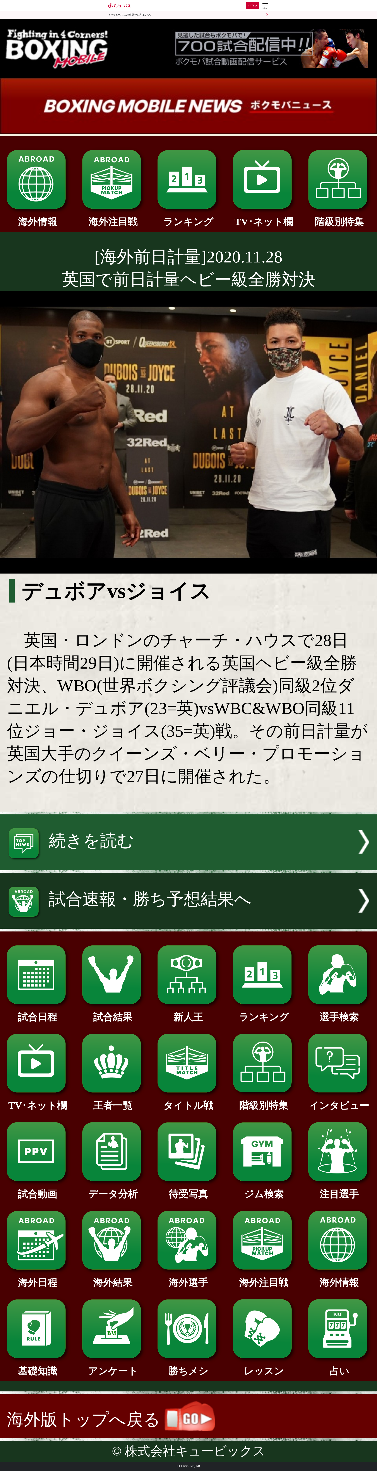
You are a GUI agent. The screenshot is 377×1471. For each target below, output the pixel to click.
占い (339, 1370)
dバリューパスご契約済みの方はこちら (130, 14)
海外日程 (37, 1282)
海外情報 (37, 221)
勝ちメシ (188, 1370)
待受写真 (188, 1193)
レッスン (264, 1370)
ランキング (188, 221)
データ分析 (113, 1193)
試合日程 (37, 1016)
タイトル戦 (188, 1105)
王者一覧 (113, 1105)
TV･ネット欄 (264, 221)
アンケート (113, 1370)
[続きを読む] (188, 864)
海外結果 (113, 1282)
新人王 (188, 1016)
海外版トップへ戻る (86, 1419)
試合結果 (113, 1016)
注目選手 (339, 1193)
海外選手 (188, 1282)
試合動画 (37, 1193)
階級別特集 (339, 221)
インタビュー (339, 1105)
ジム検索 (264, 1193)
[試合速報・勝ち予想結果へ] (188, 923)
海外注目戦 (113, 221)
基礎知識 (37, 1370)
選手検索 (339, 1016)
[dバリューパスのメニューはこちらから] (265, 6)
